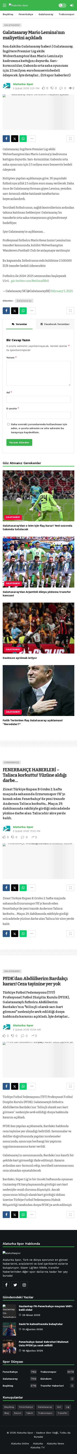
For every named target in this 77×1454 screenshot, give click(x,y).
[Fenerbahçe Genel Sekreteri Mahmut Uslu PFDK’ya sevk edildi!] (9, 1346)
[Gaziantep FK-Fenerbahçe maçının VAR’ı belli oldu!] (9, 1311)
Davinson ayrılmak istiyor (20, 658)
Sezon (17, 1413)
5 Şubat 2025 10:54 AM (27, 1029)
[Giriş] (71, 5)
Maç (6, 1413)
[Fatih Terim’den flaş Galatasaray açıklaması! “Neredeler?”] (38, 690)
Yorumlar (21, 324)
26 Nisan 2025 (31, 1315)
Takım (29, 1413)
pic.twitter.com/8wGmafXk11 (30, 281)
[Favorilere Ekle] (70, 138)
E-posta (12, 408)
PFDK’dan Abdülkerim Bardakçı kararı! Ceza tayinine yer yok (35, 981)
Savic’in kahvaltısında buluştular (41, 1324)
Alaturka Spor (23, 84)
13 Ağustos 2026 (32, 1329)
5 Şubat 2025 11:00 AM (26, 831)
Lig (67, 1407)
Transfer (63, 1413)
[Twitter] (15, 1284)
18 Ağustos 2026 (32, 1350)
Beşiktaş (19, 1385)
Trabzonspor (57, 1371)
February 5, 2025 (62, 291)
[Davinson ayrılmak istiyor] (38, 628)
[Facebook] (6, 1284)
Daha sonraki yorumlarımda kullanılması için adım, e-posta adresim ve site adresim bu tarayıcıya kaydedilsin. (39, 428)
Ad (9, 392)
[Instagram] (24, 1284)
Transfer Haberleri (56, 1385)
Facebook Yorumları (56, 324)
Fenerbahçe (11, 762)
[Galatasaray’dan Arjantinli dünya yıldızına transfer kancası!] (38, 562)
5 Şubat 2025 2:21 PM (26, 88)
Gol (59, 1407)
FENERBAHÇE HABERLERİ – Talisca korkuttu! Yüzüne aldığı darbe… (35, 775)
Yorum (11, 357)
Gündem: (56, 1378)
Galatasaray (12, 25)
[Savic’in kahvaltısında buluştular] (9, 1329)
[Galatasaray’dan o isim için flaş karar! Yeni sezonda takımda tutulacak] (38, 495)
